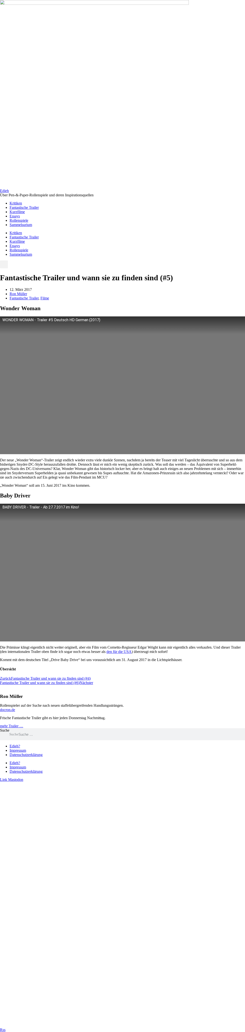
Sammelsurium (21, 225)
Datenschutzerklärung (26, 755)
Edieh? (15, 746)
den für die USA (119, 652)
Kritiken (16, 203)
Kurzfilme (17, 212)
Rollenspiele (19, 220)
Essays (15, 216)
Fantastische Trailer (24, 207)
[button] (4, 264)
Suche (4, 730)
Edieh (4, 191)
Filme (44, 298)
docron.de (7, 710)
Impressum (18, 750)
